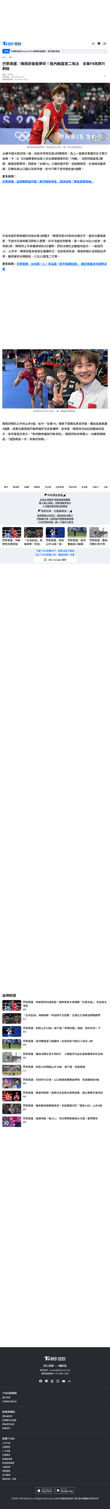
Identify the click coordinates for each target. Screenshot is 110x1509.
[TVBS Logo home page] (11, 43)
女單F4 (95, 487)
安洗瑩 (84, 487)
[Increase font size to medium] (93, 43)
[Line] (46, 1381)
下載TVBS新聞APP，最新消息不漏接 (55, 550)
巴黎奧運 (60, 487)
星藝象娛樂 (7, 1458)
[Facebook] (41, 1381)
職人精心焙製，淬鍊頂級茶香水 (55, 503)
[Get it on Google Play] (65, 1490)
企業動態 (6, 1446)
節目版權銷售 (8, 1462)
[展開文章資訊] (105, 76)
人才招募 (6, 1450)
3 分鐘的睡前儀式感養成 (55, 506)
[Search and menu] (105, 43)
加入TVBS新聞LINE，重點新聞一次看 (55, 554)
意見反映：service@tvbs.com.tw (55, 1370)
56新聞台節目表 (9, 1401)
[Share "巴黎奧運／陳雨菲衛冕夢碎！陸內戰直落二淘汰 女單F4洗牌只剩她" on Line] (99, 43)
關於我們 (6, 1397)
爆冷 (6, 487)
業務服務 (6, 1470)
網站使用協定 (8, 1424)
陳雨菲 (37, 487)
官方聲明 (6, 1474)
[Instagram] (58, 1381)
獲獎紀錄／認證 (9, 1478)
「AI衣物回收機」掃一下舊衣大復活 (55, 522)
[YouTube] (63, 1381)
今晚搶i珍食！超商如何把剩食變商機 (55, 518)
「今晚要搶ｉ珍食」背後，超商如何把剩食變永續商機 (35, 51)
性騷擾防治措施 (9, 1420)
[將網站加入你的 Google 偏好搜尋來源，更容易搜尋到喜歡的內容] (55, 560)
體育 (10, 57)
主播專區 (6, 1454)
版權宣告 (6, 1428)
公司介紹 (6, 1442)
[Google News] (69, 1381)
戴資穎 (16, 487)
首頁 (4, 57)
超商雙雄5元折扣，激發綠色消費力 (55, 515)
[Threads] (52, 1381)
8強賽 (26, 487)
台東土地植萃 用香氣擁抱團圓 (55, 499)
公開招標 (6, 1466)
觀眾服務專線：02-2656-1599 (55, 1373)
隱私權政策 (7, 1416)
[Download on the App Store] (45, 1490)
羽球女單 (73, 487)
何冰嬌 (48, 487)
